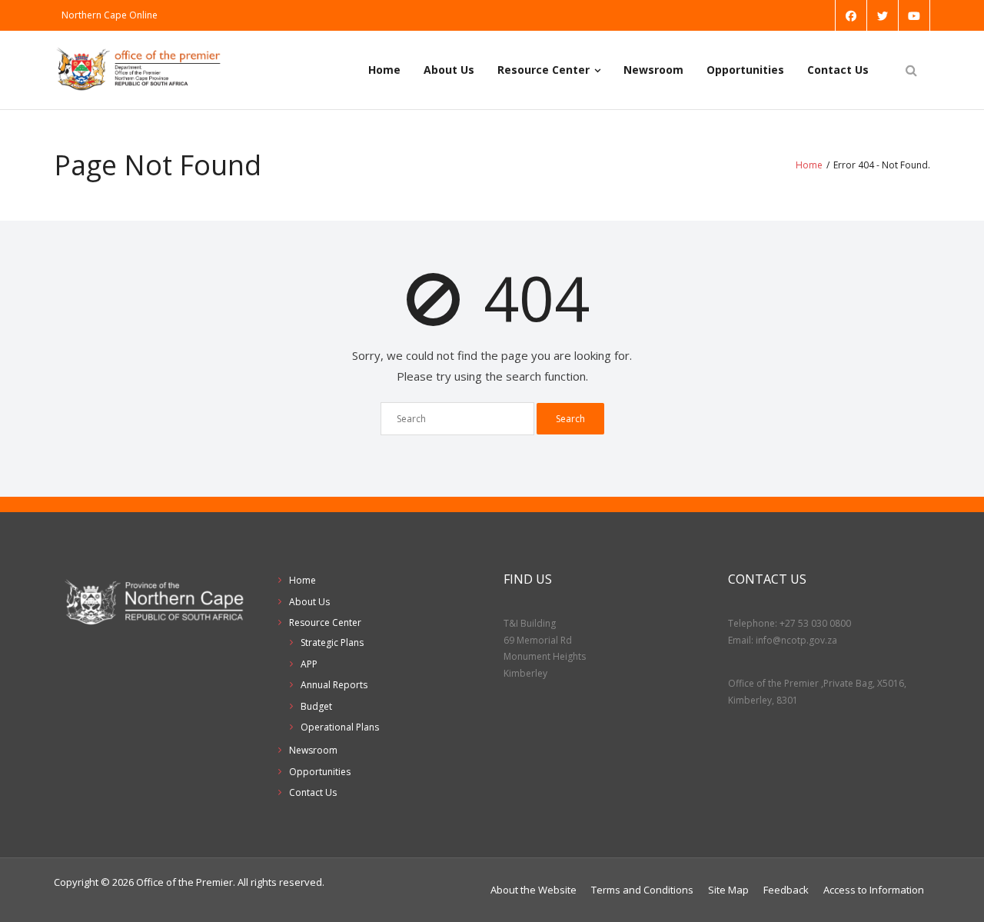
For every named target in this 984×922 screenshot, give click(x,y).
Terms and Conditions (642, 890)
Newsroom (653, 69)
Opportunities (745, 69)
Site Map (728, 890)
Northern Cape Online (110, 15)
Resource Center (543, 69)
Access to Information (873, 890)
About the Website (533, 890)
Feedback (786, 890)
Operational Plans (340, 727)
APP (309, 664)
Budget (316, 706)
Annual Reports (334, 684)
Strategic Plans (332, 642)
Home (384, 69)
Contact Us (838, 69)
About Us (449, 69)
